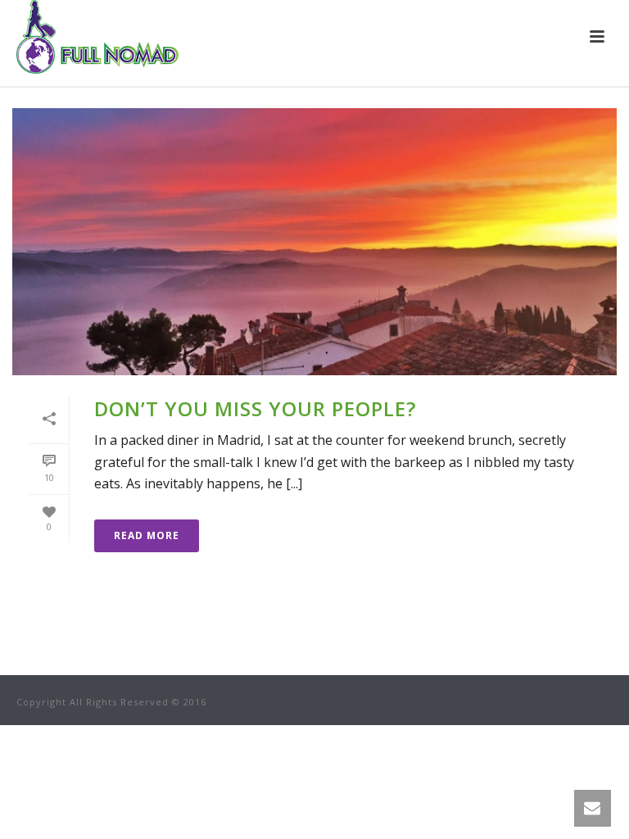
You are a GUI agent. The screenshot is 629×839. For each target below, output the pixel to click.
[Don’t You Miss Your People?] (314, 241)
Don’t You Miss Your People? (255, 408)
